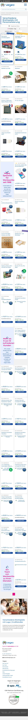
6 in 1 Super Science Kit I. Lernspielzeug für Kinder (20, 332)
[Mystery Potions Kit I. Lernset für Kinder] (7, 274)
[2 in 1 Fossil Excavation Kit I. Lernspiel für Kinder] (7, 538)
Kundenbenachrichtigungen (9, 670)
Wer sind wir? (5, 663)
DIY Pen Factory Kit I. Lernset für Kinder (6, 368)
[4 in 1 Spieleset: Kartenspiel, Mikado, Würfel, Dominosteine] (7, 473)
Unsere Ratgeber (6, 673)
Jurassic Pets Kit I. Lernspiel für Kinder (20, 401)
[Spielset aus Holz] (7, 77)
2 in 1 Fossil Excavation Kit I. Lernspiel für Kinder (6, 530)
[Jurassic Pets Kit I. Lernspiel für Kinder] (20, 409)
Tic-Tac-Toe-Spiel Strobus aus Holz (5, 234)
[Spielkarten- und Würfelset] (20, 242)
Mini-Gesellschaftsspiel (6, 298)
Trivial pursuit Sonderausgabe (19, 497)
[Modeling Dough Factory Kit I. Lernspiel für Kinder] (20, 538)
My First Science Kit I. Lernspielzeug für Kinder (20, 369)
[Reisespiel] (20, 44)
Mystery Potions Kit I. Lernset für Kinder (6, 266)
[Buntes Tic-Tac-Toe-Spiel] (20, 274)
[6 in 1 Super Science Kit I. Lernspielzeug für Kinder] (20, 339)
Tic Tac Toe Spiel (19, 100)
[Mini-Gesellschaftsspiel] (7, 307)
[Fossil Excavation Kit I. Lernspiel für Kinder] (20, 473)
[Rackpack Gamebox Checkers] (7, 441)
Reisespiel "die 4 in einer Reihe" (20, 37)
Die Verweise (5, 666)
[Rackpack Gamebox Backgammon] (20, 441)
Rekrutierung (5, 668)
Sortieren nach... (9, 31)
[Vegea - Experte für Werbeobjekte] (7, 6)
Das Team (5, 665)
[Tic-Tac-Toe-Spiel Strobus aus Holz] (7, 242)
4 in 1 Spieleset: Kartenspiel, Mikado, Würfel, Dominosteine (7, 466)
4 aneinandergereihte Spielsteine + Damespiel (6, 203)
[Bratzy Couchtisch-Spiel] (20, 210)
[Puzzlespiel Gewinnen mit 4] (20, 141)
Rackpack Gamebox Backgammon (20, 433)
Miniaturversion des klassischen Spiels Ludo (6, 402)
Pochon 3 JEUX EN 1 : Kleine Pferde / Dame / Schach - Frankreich (7, 102)
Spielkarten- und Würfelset (19, 234)
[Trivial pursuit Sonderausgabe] (20, 505)
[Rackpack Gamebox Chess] (20, 307)
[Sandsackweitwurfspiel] (20, 570)
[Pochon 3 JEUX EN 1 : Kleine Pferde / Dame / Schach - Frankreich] (7, 109)
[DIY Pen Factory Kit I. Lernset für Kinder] (7, 377)
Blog (4, 672)
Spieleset (17, 68)
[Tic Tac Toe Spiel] (20, 109)
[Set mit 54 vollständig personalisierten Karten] (20, 173)
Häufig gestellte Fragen (8, 675)
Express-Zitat (7, 61)
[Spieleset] (20, 77)
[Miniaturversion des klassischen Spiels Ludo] (7, 409)
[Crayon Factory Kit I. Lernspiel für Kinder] (7, 505)
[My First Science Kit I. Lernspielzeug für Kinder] (20, 377)
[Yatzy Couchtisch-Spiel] (7, 141)
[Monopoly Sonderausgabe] (7, 44)
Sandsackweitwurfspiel (21, 561)
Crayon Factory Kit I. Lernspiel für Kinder (6, 497)
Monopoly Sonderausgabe (6, 37)
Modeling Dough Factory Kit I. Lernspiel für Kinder (20, 530)
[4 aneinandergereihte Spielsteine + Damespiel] (7, 210)
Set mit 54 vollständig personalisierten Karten (20, 166)
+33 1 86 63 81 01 (7, 653)
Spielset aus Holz (5, 68)
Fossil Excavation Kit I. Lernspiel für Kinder (20, 465)
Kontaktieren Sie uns (7, 677)
